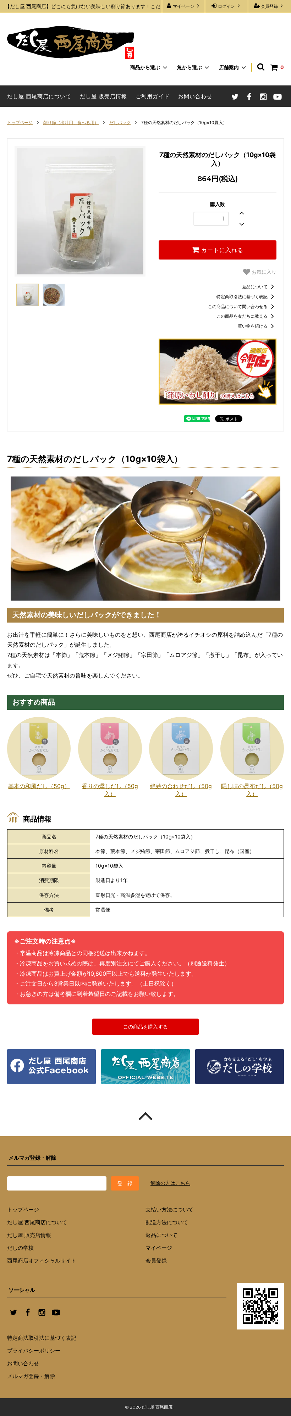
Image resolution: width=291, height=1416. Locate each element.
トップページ (20, 122)
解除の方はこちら (170, 1183)
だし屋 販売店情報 (103, 96)
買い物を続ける (253, 326)
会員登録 (269, 6)
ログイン (226, 6)
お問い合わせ (195, 96)
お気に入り (263, 272)
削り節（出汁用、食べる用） (71, 122)
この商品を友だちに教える (242, 316)
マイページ (183, 6)
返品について (255, 286)
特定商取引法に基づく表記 (242, 296)
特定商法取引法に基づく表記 (41, 1337)
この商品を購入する (145, 1027)
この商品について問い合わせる (238, 306)
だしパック (120, 122)
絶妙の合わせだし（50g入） (181, 789)
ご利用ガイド (153, 96)
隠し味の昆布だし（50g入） (252, 789)
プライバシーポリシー (33, 1350)
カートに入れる (221, 250)
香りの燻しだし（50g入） (110, 789)
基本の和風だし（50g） (39, 786)
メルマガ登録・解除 (31, 1376)
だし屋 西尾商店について (39, 96)
